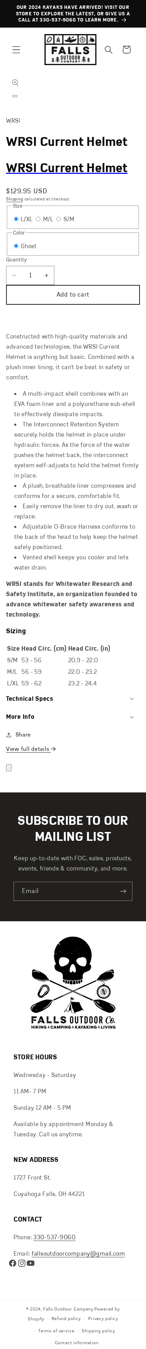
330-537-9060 (54, 1237)
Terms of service (56, 1331)
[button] (16, 50)
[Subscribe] (123, 891)
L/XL (27, 219)
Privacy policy (103, 1318)
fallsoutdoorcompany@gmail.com (78, 1253)
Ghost (29, 246)
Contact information (77, 1343)
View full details (28, 748)
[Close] (9, 767)
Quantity (16, 259)
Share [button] (23, 734)
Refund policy (66, 1318)
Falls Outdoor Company (68, 1309)
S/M (68, 219)
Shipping (14, 198)
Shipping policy (98, 1331)
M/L (49, 219)
